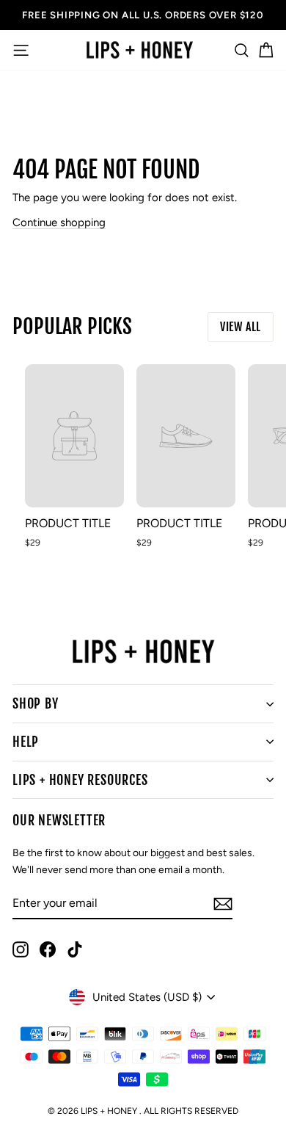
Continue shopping (59, 222)
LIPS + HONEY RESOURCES (80, 780)
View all (240, 326)
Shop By (35, 703)
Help (25, 742)
